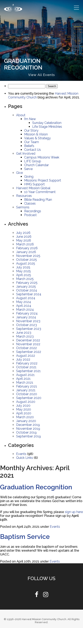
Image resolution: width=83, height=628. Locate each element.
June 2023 (23, 333)
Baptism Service (25, 536)
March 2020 (25, 417)
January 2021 (26, 390)
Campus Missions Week (42, 157)
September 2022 (29, 352)
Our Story (31, 130)
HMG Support (34, 184)
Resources (24, 196)
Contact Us (32, 150)
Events (21, 454)
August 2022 (25, 356)
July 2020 (23, 405)
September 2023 (29, 329)
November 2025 (28, 256)
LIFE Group (32, 161)
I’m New (30, 119)
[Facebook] (36, 595)
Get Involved (26, 153)
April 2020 (23, 413)
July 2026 (23, 233)
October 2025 (26, 260)
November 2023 (28, 321)
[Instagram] (45, 595)
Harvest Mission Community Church (44, 619)
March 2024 (25, 309)
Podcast (30, 215)
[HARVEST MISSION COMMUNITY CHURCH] (13, 7)
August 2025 (25, 263)
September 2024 (29, 294)
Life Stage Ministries (47, 127)
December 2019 (28, 425)
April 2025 (23, 275)
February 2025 (27, 283)
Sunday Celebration (47, 123)
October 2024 (26, 290)
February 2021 (26, 386)
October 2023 (26, 325)
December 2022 (28, 340)
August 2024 (25, 298)
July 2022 (23, 359)
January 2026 (26, 252)
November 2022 (28, 344)
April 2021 (23, 379)
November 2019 (28, 429)
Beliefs (29, 146)
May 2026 (23, 240)
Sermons (23, 207)
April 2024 (23, 306)
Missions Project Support (43, 180)
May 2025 (23, 271)
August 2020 (25, 402)
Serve (28, 169)
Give (19, 173)
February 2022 (27, 363)
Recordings (32, 211)
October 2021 (26, 367)
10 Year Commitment (40, 192)
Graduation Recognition (36, 487)
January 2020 (26, 421)
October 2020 (26, 394)
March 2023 (25, 336)
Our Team (31, 142)
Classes (30, 203)
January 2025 (26, 286)
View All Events (41, 75)
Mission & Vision (36, 134)
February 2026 (27, 248)
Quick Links (24, 458)
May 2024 (23, 302)
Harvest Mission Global (33, 188)
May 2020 (23, 409)
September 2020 (29, 398)
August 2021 (25, 375)
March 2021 (24, 382)
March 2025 (25, 279)
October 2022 (26, 348)
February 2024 (27, 313)
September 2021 (29, 371)
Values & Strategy (37, 138)
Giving (28, 176)
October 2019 (26, 432)
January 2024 (26, 317)
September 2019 (29, 436)
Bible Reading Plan (38, 200)
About (20, 115)
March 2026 (25, 244)
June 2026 (24, 237)
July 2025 (23, 267)
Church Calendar (36, 165)
